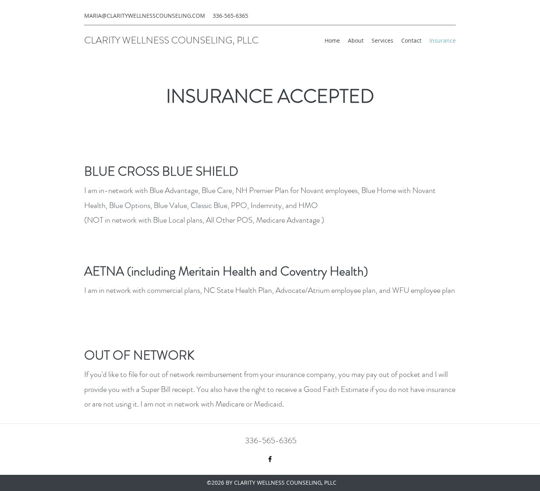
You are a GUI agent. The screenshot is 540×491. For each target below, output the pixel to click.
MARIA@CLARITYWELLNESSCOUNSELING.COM (144, 15)
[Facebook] (270, 459)
